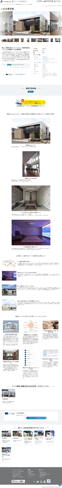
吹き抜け (54, 73)
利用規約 (29, 472)
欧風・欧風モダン (45, 58)
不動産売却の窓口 (43, 472)
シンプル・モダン (45, 60)
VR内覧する (40, 1)
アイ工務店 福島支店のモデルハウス (20, 4)
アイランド (44, 71)
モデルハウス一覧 (10, 4)
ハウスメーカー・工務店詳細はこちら (36, 417)
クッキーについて (31, 475)
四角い (44, 64)
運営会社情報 (30, 471)
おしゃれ (52, 62)
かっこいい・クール (46, 62)
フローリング (45, 69)
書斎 (43, 76)
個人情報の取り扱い (31, 474)
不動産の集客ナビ (43, 475)
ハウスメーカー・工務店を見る (18, 471)
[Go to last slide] (4, 23)
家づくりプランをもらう (17, 472)
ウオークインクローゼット (47, 73)
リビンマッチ (42, 471)
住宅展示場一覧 (15, 475)
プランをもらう (58, 1)
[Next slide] (58, 23)
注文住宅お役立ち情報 (49, 1)
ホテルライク (52, 58)
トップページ (3, 4)
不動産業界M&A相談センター (45, 474)
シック (56, 62)
